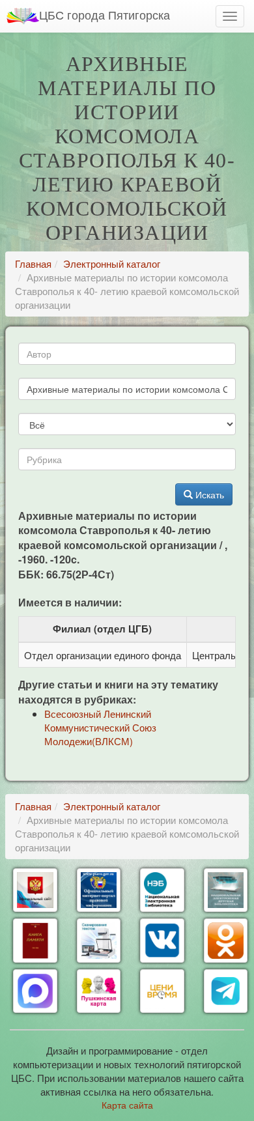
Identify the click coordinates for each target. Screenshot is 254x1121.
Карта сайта (127, 1104)
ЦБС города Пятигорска (104, 14)
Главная (33, 263)
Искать (208, 494)
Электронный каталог (111, 263)
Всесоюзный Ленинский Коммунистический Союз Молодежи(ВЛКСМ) (100, 727)
